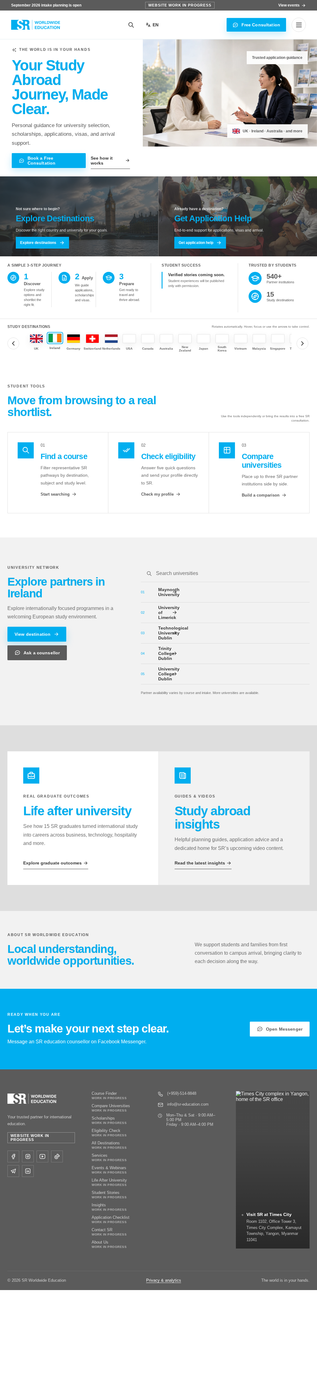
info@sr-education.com (188, 1104)
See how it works (102, 161)
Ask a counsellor (42, 652)
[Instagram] (28, 1156)
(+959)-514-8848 (181, 1093)
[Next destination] (302, 343)
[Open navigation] (299, 25)
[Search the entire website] (131, 24)
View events (289, 5)
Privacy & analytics (163, 1280)
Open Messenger (284, 1029)
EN (155, 24)
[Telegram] (13, 1171)
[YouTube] (42, 1156)
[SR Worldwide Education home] (35, 25)
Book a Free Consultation (42, 161)
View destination (32, 634)
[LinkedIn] (28, 1171)
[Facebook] (13, 1156)
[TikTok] (57, 1156)
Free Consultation (260, 24)
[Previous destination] (13, 343)
